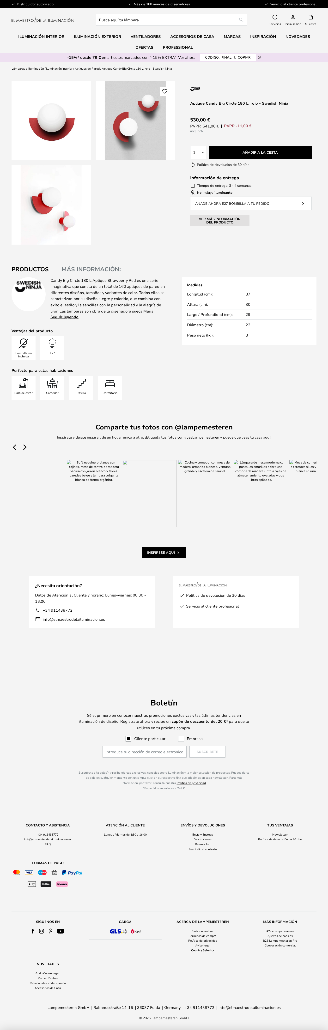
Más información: (91, 269)
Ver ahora (186, 57)
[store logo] (43, 19)
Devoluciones (203, 839)
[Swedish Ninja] (215, 88)
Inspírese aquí (161, 552)
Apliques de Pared (87, 68)
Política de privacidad (191, 783)
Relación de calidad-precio (48, 983)
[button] (51, 205)
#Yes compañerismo (280, 931)
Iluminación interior (59, 68)
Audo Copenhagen (47, 973)
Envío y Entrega (202, 834)
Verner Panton (48, 978)
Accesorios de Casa (48, 988)
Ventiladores (146, 36)
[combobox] (171, 19)
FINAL (228, 57)
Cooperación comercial (280, 945)
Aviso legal (202, 945)
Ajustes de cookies (280, 936)
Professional (178, 47)
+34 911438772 (58, 610)
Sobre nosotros (202, 931)
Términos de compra (203, 936)
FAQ (48, 844)
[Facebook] (33, 931)
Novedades (297, 36)
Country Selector (202, 950)
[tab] (34, 269)
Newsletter (280, 834)
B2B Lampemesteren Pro (280, 940)
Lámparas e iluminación (28, 68)
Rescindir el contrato (202, 849)
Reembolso (202, 844)
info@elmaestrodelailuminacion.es (74, 619)
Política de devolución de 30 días (280, 839)
